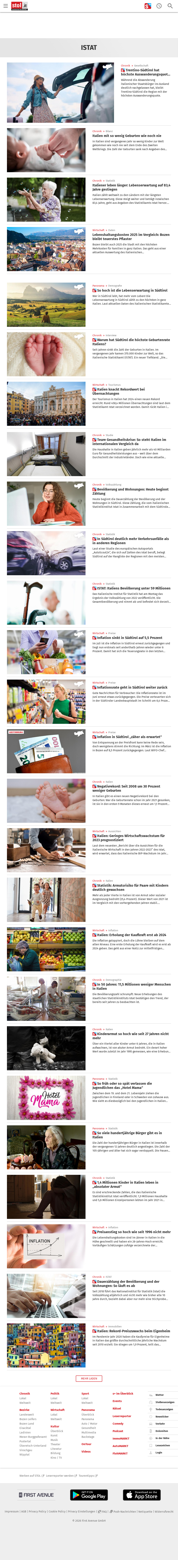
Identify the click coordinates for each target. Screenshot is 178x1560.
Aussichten (114, 831)
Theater (55, 1444)
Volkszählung (113, 484)
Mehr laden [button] (89, 1378)
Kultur (55, 1426)
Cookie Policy (57, 1511)
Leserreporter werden (60, 1475)
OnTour (86, 1444)
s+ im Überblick (123, 1393)
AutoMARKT (120, 1446)
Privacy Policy (37, 1511)
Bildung (55, 1453)
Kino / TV (56, 1457)
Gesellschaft (141, 65)
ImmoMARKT (121, 1438)
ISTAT (109, 1276)
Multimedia (89, 1432)
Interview (111, 335)
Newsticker (162, 1416)
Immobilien (115, 1326)
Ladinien (25, 1432)
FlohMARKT (120, 1453)
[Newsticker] (159, 6)
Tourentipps (86, 1475)
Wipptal (24, 1454)
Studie (109, 435)
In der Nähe (162, 1438)
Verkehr (160, 1423)
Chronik (125, 65)
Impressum (12, 1511)
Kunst (54, 1435)
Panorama (98, 285)
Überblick (57, 1431)
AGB (23, 1511)
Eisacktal (25, 1428)
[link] (146, 72)
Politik (55, 1393)
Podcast (118, 1431)
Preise (112, 633)
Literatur (56, 1448)
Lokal (22, 1398)
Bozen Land (26, 1423)
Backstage (88, 1436)
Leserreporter (122, 1416)
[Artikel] (46, 150)
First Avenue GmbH (94, 1520)
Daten (111, 230)
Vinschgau (25, 1450)
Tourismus (114, 384)
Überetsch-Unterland (32, 1445)
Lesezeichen (163, 1445)
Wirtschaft (98, 230)
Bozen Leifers (27, 1419)
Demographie (114, 979)
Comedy (118, 1423)
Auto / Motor (89, 1423)
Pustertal (25, 1441)
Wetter (160, 1394)
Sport (85, 1393)
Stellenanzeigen (165, 1402)
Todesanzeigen (164, 1409)
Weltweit (25, 1402)
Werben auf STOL (30, 1475)
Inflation (113, 930)
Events (117, 1401)
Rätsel (117, 1408)
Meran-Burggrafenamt (33, 1436)
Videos (86, 1451)
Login (159, 1452)
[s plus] (148, 6)
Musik (54, 1440)
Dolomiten (162, 1431)
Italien (109, 781)
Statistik (110, 180)
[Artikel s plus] (60, 92)
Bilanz (109, 131)
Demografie (115, 285)
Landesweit (26, 1414)
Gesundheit (89, 1428)
